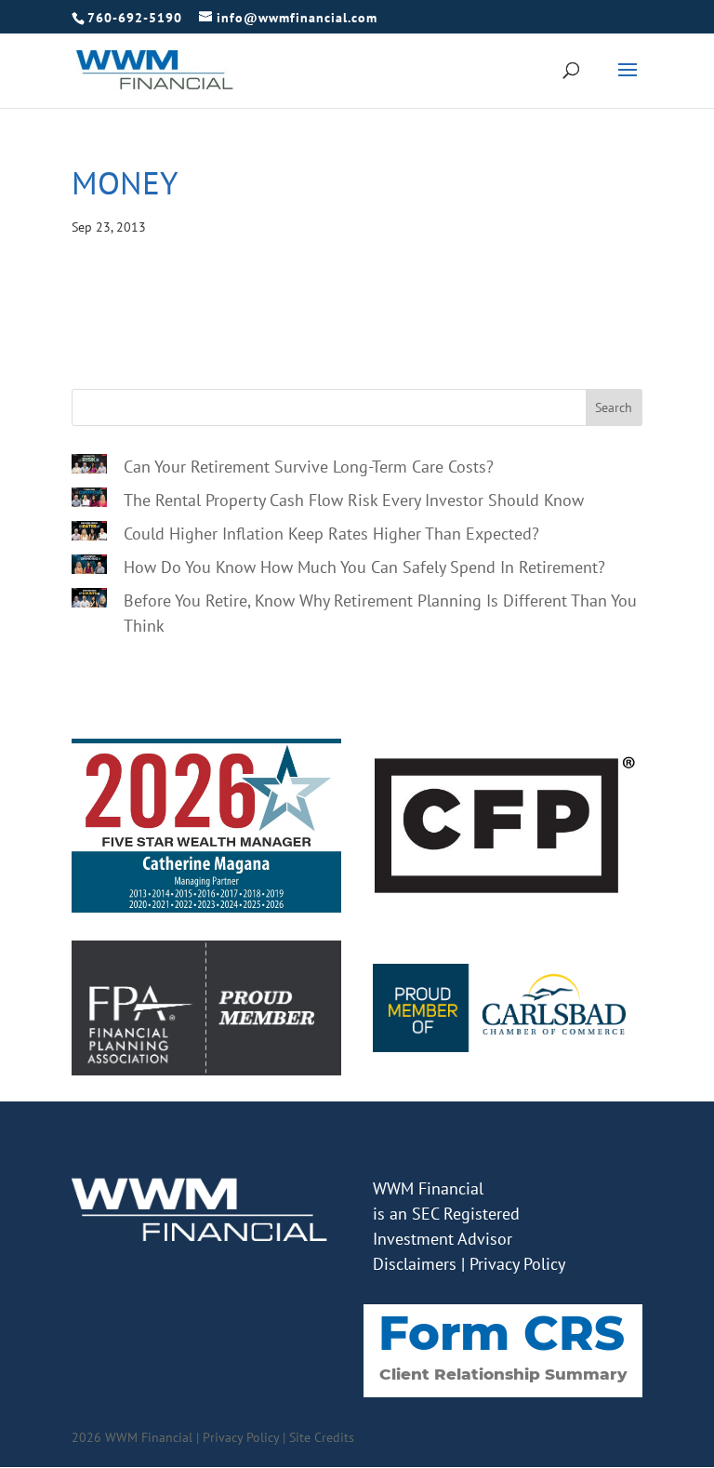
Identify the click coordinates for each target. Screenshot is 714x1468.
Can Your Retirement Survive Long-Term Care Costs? (309, 466)
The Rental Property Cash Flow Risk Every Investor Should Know (354, 500)
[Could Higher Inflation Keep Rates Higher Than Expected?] (89, 534)
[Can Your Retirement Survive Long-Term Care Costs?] (89, 467)
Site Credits (321, 1437)
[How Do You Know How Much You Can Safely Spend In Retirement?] (89, 567)
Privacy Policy (517, 1263)
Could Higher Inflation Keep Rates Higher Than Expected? (331, 533)
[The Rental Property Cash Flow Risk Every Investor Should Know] (89, 500)
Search (613, 407)
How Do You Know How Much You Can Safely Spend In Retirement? (364, 567)
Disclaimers (414, 1263)
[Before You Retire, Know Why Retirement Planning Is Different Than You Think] (89, 601)
